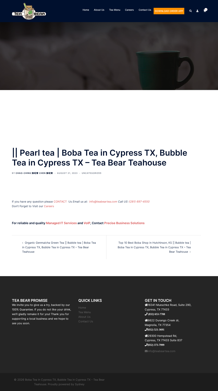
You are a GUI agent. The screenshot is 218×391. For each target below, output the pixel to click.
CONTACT (61, 201)
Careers (129, 9)
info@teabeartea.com (102, 201)
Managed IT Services (61, 223)
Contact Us (145, 9)
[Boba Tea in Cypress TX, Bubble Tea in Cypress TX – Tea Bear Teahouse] (29, 10)
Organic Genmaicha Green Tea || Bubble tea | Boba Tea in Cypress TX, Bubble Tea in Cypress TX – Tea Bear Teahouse (59, 247)
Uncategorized (92, 173)
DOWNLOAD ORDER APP (169, 11)
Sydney (79, 384)
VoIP (87, 223)
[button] (190, 11)
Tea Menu (114, 9)
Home (86, 9)
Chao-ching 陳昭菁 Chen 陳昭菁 (34, 173)
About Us (99, 9)
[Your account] (197, 11)
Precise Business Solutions (124, 223)
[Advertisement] (109, 115)
